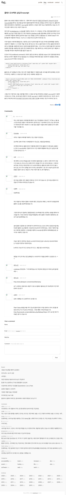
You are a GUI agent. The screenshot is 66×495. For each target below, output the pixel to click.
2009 (32, 482)
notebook (50, 2)
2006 (60, 482)
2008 (41, 482)
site (52, 464)
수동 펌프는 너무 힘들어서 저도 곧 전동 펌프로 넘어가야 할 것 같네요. (20, 408)
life (36, 464)
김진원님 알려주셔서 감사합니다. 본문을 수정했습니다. (16, 453)
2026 (3, 476)
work (36, 467)
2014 (50, 479)
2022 (41, 476)
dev (52, 17)
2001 (32, 485)
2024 (22, 476)
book (20, 461)
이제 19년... (4, 423)
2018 (13, 479)
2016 (32, 479)
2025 (13, 476)
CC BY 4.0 (35, 493)
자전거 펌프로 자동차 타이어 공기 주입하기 (13, 379)
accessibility (6, 461)
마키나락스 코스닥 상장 (7, 373)
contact (57, 2)
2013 (59, 479)
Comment (7, 343)
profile (40, 2)
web (20, 467)
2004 (13, 485)
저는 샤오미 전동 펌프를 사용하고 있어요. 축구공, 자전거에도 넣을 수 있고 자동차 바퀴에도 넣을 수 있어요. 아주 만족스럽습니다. (32, 413)
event (4, 464)
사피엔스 (3, 376)
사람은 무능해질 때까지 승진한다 (10, 370)
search (62, 2)
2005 (4, 485)
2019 (3, 479)
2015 (41, 479)
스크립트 (17, 31)
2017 (22, 479)
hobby (21, 464)
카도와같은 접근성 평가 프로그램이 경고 (27, 98)
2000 (40, 485)
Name (6, 324)
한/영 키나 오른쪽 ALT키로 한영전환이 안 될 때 (14, 382)
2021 (50, 476)
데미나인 (16, 265)
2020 (59, 476)
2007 (50, 482)
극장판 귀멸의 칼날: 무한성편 (9, 392)
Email (5, 331)
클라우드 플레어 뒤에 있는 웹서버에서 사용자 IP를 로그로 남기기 (19, 398)
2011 (13, 482)
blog (45, 2)
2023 (32, 476)
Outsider (16, 133)
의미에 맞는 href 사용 (7, 395)
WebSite (6, 337)
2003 (22, 485)
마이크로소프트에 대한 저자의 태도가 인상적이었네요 (15, 433)
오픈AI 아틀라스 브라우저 (8, 389)
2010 (22, 482)
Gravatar (18, 331)
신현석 (15, 176)
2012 (4, 482)
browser (37, 461)
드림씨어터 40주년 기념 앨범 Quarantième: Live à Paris (17, 386)
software (5, 467)
